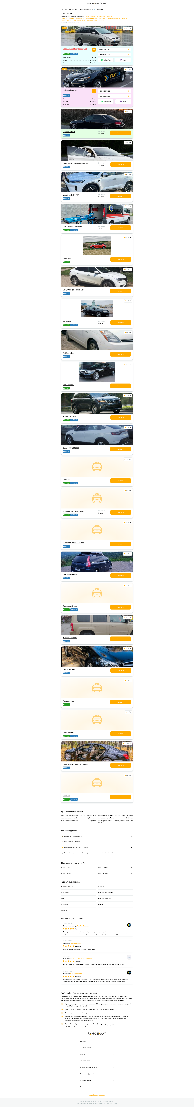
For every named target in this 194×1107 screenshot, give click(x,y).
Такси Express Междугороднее (75, 49)
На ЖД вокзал (101, 16)
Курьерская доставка (114, 18)
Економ (69, 20)
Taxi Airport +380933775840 (73, 543)
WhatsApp (107, 60)
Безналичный (80, 18)
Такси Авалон (68, 733)
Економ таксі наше (70, 606)
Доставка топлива (92, 20)
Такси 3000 (67, 258)
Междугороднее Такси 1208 (73, 290)
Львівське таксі (68, 701)
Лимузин (101, 20)
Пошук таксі (73, 9)
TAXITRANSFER (69, 669)
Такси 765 (66, 796)
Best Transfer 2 (68, 385)
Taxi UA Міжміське (70, 90)
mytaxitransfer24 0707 (71, 195)
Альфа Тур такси (69, 416)
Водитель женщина (79, 20)
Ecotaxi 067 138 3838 (71, 448)
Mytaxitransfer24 (69, 132)
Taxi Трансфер (68, 353)
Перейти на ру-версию (97, 1095)
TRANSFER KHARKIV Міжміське (75, 163)
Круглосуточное (90, 16)
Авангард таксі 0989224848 (73, 511)
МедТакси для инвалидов (73, 227)
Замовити (121, 133)
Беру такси (67, 321)
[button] (131, 77)
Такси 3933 (67, 480)
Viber (124, 60)
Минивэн (71, 18)
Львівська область (85, 9)
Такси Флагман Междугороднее (75, 764)
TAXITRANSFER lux (70, 574)
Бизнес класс (102, 18)
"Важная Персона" (70, 638)
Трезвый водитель (91, 18)
